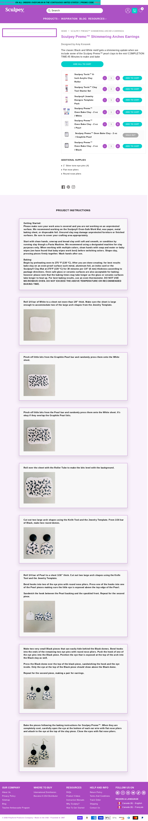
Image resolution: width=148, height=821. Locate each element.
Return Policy (96, 792)
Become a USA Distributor (46, 796)
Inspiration (69, 19)
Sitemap (6, 800)
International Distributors (45, 792)
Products (50, 19)
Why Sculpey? (72, 804)
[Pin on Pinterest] (68, 187)
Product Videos (73, 796)
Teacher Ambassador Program (16, 808)
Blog (83, 19)
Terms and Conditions (100, 796)
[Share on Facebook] (63, 187)
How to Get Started (75, 808)
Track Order (95, 800)
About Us (6, 792)
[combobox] (74, 10)
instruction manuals (75, 800)
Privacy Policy (8, 796)
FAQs (68, 792)
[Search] (49, 10)
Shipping (94, 804)
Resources (96, 19)
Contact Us (95, 808)
